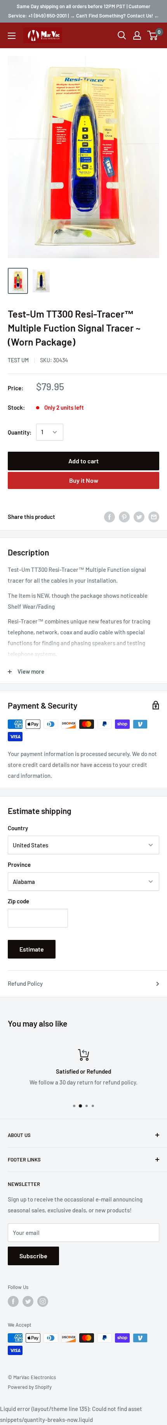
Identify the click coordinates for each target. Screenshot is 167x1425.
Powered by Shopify (30, 1387)
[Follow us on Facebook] (13, 1301)
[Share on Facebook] (109, 516)
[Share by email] (153, 516)
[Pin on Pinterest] (124, 516)
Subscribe (33, 1255)
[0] (153, 35)
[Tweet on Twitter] (139, 516)
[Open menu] (12, 36)
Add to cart (83, 461)
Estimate (31, 949)
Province (19, 864)
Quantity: (19, 432)
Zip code (18, 901)
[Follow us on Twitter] (28, 1301)
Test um (18, 360)
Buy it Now (83, 480)
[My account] (137, 35)
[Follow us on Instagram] (42, 1301)
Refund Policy (25, 983)
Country (18, 827)
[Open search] (122, 35)
